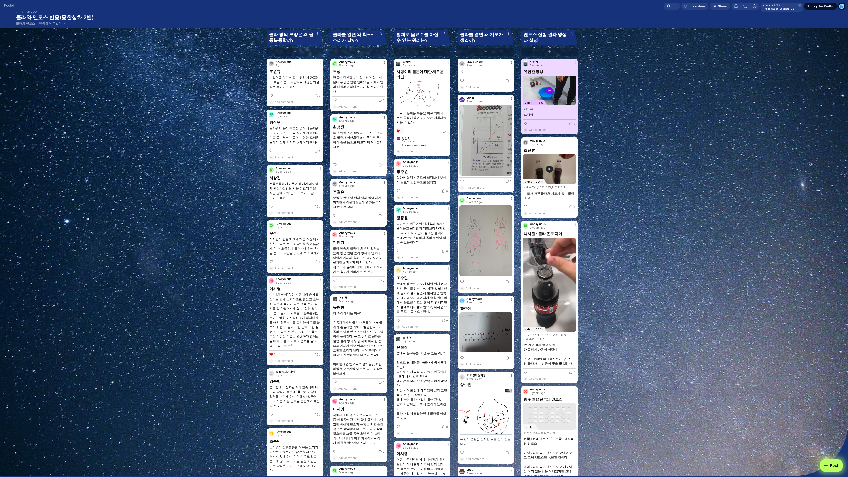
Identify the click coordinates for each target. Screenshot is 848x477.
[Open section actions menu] (317, 33)
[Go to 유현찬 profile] (334, 299)
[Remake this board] (745, 6)
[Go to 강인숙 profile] (462, 99)
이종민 (470, 469)
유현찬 (343, 297)
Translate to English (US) (779, 8)
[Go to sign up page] (841, 6)
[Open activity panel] (736, 6)
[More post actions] (320, 62)
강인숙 (20, 12)
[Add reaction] (271, 95)
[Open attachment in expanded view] (422, 95)
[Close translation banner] (800, 5)
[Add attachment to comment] (271, 102)
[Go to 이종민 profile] (462, 471)
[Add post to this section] (295, 52)
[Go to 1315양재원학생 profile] (271, 373)
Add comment (284, 102)
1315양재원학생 (285, 371)
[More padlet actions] (754, 6)
